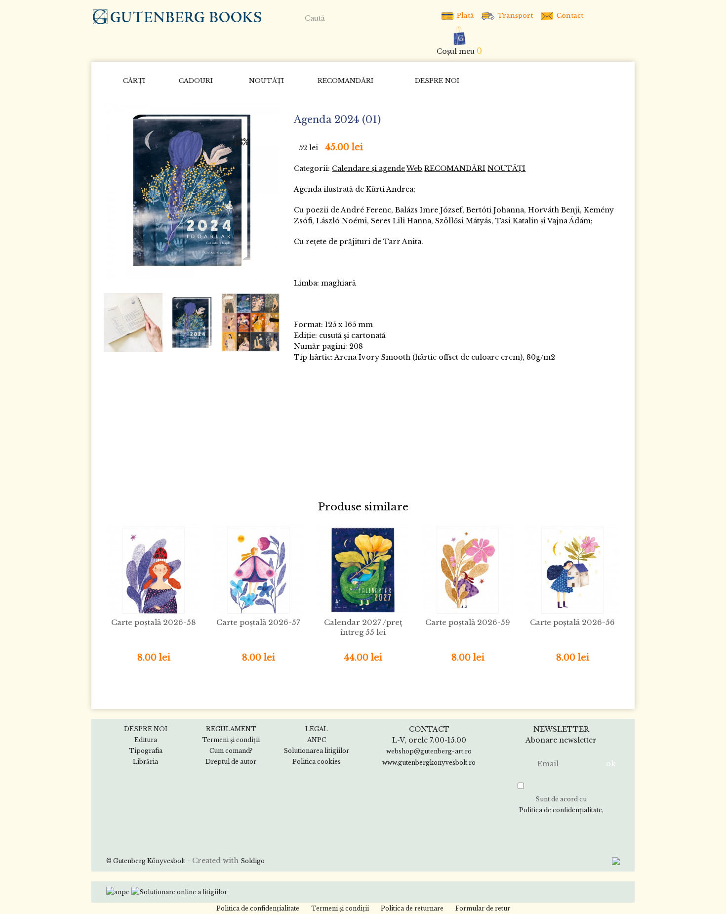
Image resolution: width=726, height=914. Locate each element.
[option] (192, 190)
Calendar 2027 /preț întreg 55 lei (363, 627)
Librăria (145, 761)
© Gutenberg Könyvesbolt (145, 861)
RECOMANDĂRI (345, 81)
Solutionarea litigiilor (316, 750)
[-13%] (192, 189)
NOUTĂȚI (266, 81)
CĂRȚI (134, 81)
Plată (464, 15)
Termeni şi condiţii (340, 908)
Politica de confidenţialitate (560, 810)
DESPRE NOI (437, 81)
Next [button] (268, 322)
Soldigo (253, 861)
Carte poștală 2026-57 (258, 622)
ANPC (316, 740)
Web (414, 168)
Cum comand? (230, 750)
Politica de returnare (412, 908)
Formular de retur (482, 908)
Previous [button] (116, 322)
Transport (514, 15)
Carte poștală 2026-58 (153, 622)
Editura (145, 740)
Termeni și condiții (231, 740)
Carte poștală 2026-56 (572, 622)
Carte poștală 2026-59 (467, 622)
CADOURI (196, 81)
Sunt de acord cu (560, 804)
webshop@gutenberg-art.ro (429, 751)
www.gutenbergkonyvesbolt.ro (429, 762)
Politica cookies (316, 761)
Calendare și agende (368, 168)
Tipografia (145, 750)
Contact (569, 15)
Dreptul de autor (230, 761)
